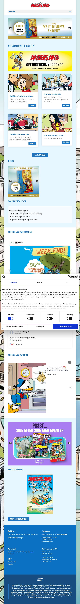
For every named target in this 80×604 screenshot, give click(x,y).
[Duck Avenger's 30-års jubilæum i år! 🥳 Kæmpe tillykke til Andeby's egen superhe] (42, 388)
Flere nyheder (40, 155)
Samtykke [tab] (14, 282)
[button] (9, 270)
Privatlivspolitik (12, 562)
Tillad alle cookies (65, 326)
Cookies (10, 564)
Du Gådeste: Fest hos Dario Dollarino (21, 96)
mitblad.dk (11, 554)
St (42, 552)
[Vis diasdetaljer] (40, 28)
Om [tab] (66, 282)
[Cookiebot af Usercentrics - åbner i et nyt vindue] (69, 276)
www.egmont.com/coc (47, 596)
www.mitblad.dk (62, 534)
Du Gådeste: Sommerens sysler (19, 134)
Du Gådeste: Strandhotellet (52, 94)
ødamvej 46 (46, 552)
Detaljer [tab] (40, 282)
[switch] (30, 318)
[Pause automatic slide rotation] (69, 362)
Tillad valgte (40, 326)
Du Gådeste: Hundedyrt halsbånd (54, 135)
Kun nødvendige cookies (14, 326)
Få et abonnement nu (18, 519)
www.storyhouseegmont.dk (49, 559)
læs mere (32, 105)
